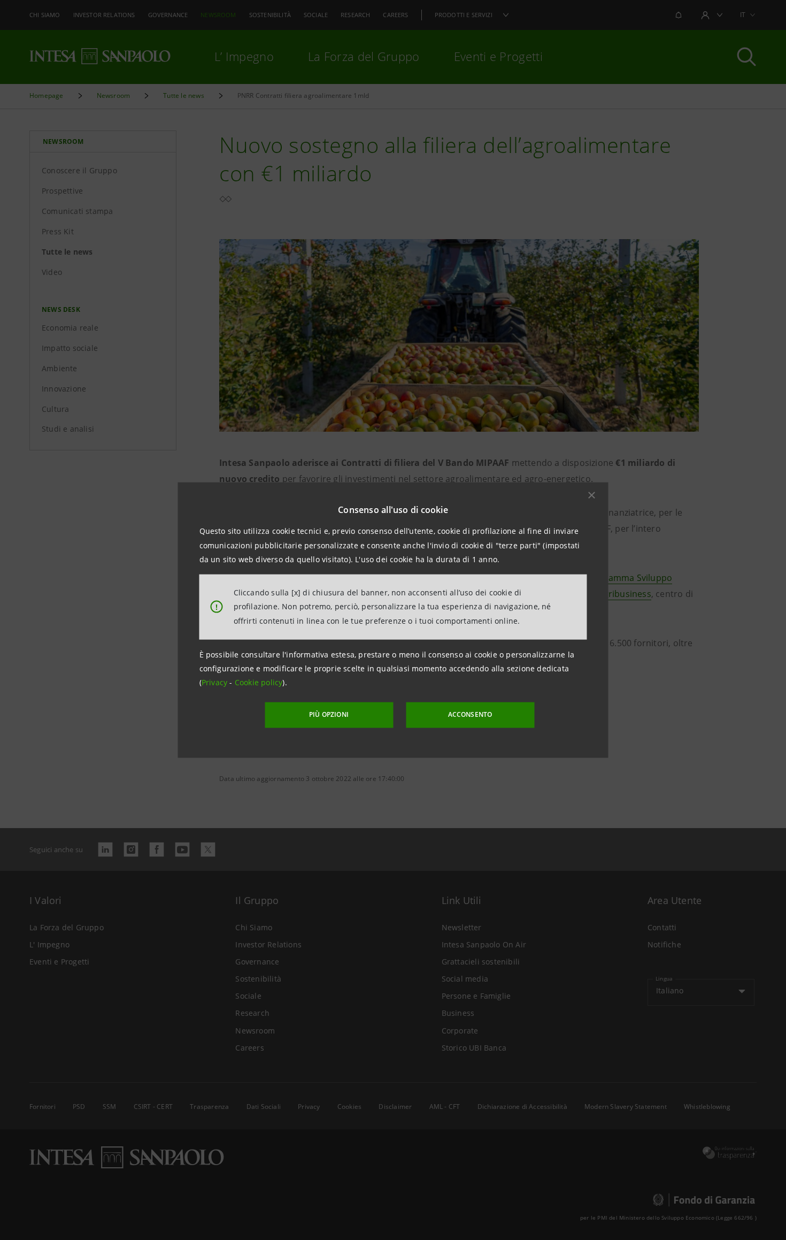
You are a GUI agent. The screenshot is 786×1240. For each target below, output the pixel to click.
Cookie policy (259, 682)
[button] (592, 495)
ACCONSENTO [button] (470, 714)
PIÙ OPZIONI (329, 714)
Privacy (216, 682)
